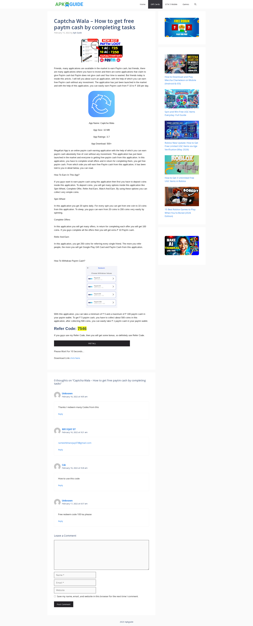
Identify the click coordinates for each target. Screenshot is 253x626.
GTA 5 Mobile (171, 4)
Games (186, 4)
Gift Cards (155, 4)
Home (142, 4)
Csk (64, 464)
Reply (60, 414)
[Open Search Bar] (195, 4)
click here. (75, 358)
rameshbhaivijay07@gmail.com (74, 442)
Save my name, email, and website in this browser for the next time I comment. (97, 596)
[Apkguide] (69, 4)
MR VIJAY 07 (69, 429)
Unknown (67, 393)
